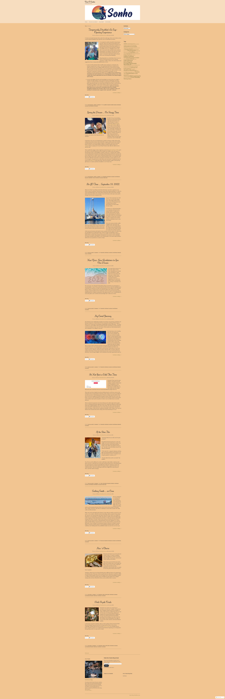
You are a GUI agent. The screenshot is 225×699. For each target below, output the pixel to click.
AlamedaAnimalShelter (133, 45)
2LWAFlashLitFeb (131, 44)
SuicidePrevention (131, 72)
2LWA (101, 483)
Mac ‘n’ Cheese (103, 548)
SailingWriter (90, 177)
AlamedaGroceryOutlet (130, 46)
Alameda (87, 145)
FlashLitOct (112, 483)
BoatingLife (109, 104)
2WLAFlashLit (105, 483)
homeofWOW (130, 59)
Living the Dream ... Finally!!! (92, 104)
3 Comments (96, 424)
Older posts (87, 653)
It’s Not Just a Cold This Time (103, 374)
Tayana (94, 177)
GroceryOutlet (135, 58)
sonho (137, 70)
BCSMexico (137, 49)
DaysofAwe (136, 52)
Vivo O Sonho (90, 1)
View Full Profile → (88, 690)
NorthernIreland (131, 66)
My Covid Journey (103, 316)
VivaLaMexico (128, 77)
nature (127, 66)
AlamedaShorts (131, 47)
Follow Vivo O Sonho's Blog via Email (111, 658)
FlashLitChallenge (128, 55)
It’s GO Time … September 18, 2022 (103, 184)
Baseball (134, 49)
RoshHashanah (126, 67)
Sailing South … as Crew (103, 491)
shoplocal (126, 70)
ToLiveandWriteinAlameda (132, 76)
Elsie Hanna (136, 53)
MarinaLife (86, 177)
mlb (124, 66)
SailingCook (95, 595)
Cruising (103, 594)
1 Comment (98, 176)
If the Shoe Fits (103, 432)
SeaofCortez (133, 69)
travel (124, 77)
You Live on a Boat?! (93, 21)
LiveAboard (86, 105)
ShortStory (133, 70)
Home (86, 21)
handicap (115, 104)
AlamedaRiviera (126, 47)
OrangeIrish (136, 66)
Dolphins (133, 53)
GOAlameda (127, 57)
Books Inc (138, 50)
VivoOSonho (96, 105)
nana (125, 66)
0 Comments (98, 104)
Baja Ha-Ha (102, 540)
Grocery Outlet (106, 626)
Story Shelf (101, 21)
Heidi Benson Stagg (103, 35)
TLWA (136, 73)
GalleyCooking (107, 594)
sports (124, 72)
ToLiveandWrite (126, 74)
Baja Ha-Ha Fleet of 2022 (113, 150)
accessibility (105, 104)
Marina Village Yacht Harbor (113, 124)
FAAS (139, 53)
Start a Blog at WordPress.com (134, 695)
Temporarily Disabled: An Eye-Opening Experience (103, 31)
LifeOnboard (119, 104)
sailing (129, 67)
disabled (112, 104)
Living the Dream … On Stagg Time (103, 112)
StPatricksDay (127, 72)
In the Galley (108, 21)
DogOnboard (129, 53)
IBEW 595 (93, 160)
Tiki (124, 73)
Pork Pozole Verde (103, 602)
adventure (128, 45)
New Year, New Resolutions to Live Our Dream (103, 261)
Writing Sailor (105, 177)
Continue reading (117, 92)
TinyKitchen (97, 177)
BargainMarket (129, 49)
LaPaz (135, 59)
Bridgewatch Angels (126, 52)
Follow (106, 665)
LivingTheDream (91, 105)
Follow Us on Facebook (108, 673)
